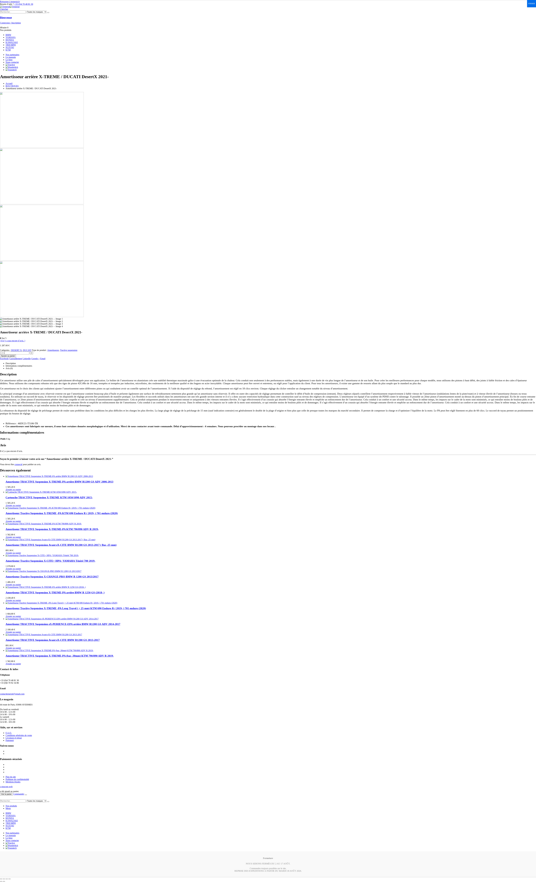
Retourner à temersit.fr (10, 1)
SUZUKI (10, 47)
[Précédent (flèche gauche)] (1, 881)
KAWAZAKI (12, 42)
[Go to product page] (271, 476)
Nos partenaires (12, 54)
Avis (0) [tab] (9, 368)
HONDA (10, 40)
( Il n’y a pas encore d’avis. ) (12, 341)
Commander (18, 794)
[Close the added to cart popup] (26, 794)
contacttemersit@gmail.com (12, 694)
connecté (18, 464)
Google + (35, 358)
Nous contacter (12, 62)
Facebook (4, 358)
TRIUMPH (11, 45)
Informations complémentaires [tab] (19, 366)
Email (42, 358)
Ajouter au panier (8, 356)
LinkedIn (27, 358)
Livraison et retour (14, 738)
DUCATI (27, 350)
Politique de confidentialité (17, 779)
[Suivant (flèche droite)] (4, 881)
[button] (4, 9)
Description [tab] (11, 363)
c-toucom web (6, 786)
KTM (8, 50)
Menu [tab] (8, 808)
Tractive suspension (68, 350)
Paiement (10, 740)
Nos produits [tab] (11, 806)
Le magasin (11, 57)
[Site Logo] (10, 6)
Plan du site (11, 777)
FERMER (531, 4)
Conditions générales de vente (19, 735)
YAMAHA (11, 37)
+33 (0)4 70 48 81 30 (23, 4)
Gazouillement (15, 358)
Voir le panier (6, 794)
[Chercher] (48, 12)
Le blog (9, 59)
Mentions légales (13, 782)
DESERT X (16, 350)
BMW (8, 35)
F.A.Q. (9, 733)
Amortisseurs (53, 350)
